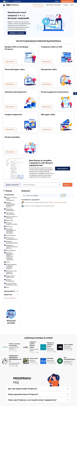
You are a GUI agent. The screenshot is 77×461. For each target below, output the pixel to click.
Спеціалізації (9, 195)
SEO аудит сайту (48, 114)
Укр (7, 1)
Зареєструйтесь (62, 168)
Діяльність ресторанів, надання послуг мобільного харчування (34, 361)
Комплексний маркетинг (16, 92)
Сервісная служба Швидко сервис (33, 344)
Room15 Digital (68, 344)
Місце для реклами (11, 321)
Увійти (57, 1)
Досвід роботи (10, 291)
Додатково (8, 294)
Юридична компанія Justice (50, 344)
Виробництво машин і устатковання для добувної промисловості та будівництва (15, 363)
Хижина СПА (34, 358)
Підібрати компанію (17, 33)
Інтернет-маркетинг (13, 114)
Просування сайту (49, 69)
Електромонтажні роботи (34, 350)
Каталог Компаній (38, 5)
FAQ (45, 202)
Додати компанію (12, 185)
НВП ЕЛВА (50, 358)
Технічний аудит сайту (15, 69)
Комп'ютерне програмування (68, 347)
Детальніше (10, 61)
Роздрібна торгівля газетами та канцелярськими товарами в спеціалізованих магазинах (14, 348)
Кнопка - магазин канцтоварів (14, 344)
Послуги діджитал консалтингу (55, 92)
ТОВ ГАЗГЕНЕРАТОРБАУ (69, 358)
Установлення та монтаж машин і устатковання (68, 362)
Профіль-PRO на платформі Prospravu (16, 48)
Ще (72, 5)
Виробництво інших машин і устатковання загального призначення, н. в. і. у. (51, 361)
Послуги (65, 5)
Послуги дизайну (12, 137)
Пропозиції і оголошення (53, 5)
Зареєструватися (67, 1)
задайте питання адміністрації (58, 202)
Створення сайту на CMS (51, 47)
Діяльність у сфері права (50, 349)
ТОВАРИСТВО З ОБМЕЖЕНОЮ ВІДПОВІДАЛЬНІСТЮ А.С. (15, 358)
